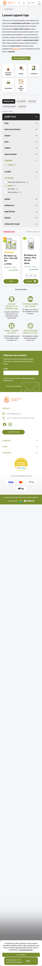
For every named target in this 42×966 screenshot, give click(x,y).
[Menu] (39, 3)
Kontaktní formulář (13, 432)
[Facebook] (4, 424)
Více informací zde (26, 950)
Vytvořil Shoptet (12, 501)
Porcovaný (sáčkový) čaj (18, 182)
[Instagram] (10, 424)
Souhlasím (22, 955)
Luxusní (12, 165)
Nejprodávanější (9, 106)
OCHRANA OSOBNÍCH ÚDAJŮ (21, 476)
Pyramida (13, 189)
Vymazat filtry (9, 232)
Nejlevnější (21, 101)
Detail (11, 281)
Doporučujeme (8, 101)
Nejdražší (32, 101)
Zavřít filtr (10, 117)
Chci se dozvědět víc (20, 58)
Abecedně (22, 106)
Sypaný (11, 186)
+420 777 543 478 (20, 418)
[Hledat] (19, 3)
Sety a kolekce (14, 192)
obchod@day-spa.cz (14, 414)
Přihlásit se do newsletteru (14, 386)
